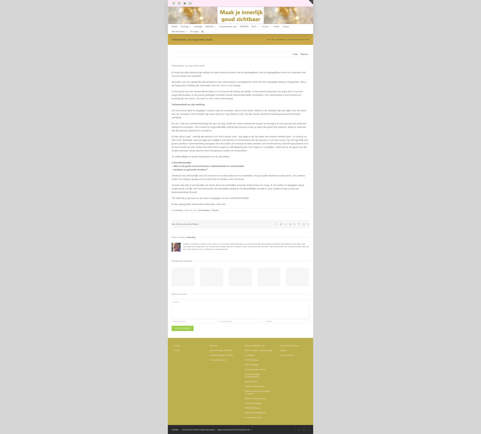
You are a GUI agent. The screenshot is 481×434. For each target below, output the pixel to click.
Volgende (304, 54)
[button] (202, 31)
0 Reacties (215, 210)
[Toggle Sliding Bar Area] (311, 2)
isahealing (179, 210)
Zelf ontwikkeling (204, 210)
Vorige (295, 54)
